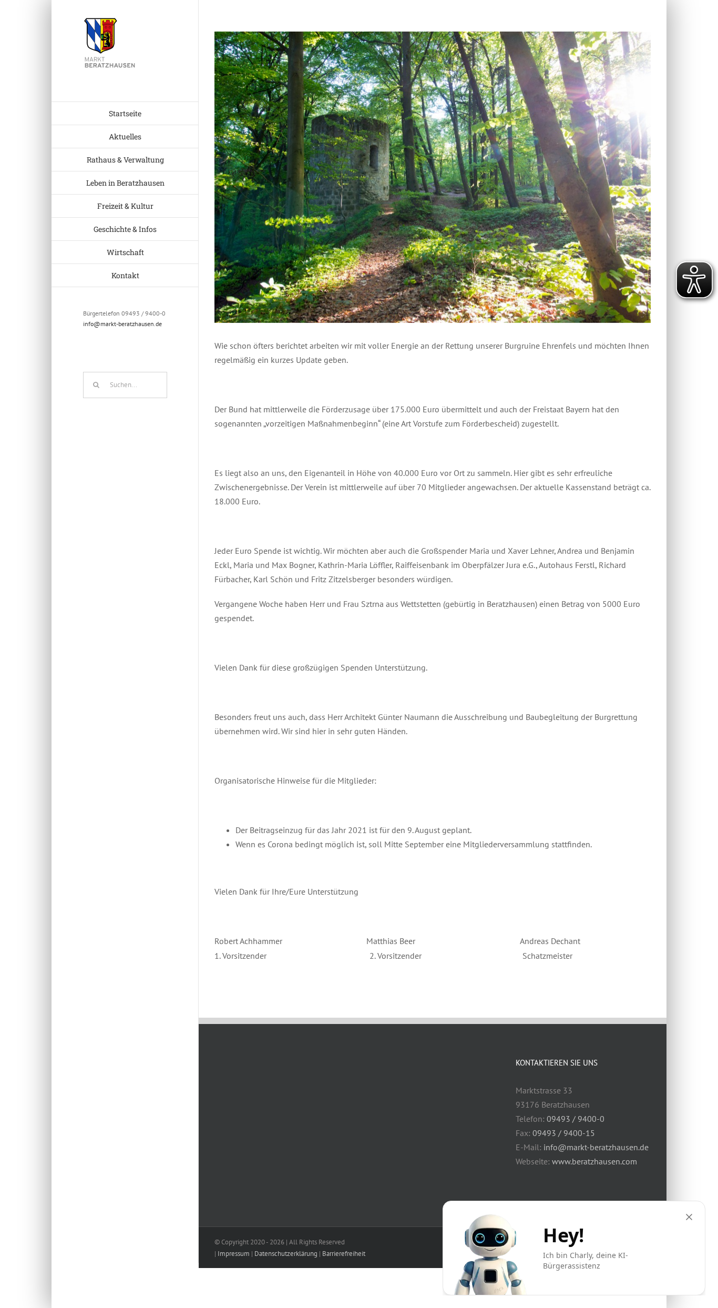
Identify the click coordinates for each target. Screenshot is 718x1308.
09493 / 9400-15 (563, 1133)
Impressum (234, 1253)
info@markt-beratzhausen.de (122, 324)
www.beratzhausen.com (594, 1161)
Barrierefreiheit (343, 1253)
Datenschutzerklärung (285, 1253)
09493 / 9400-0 (575, 1118)
